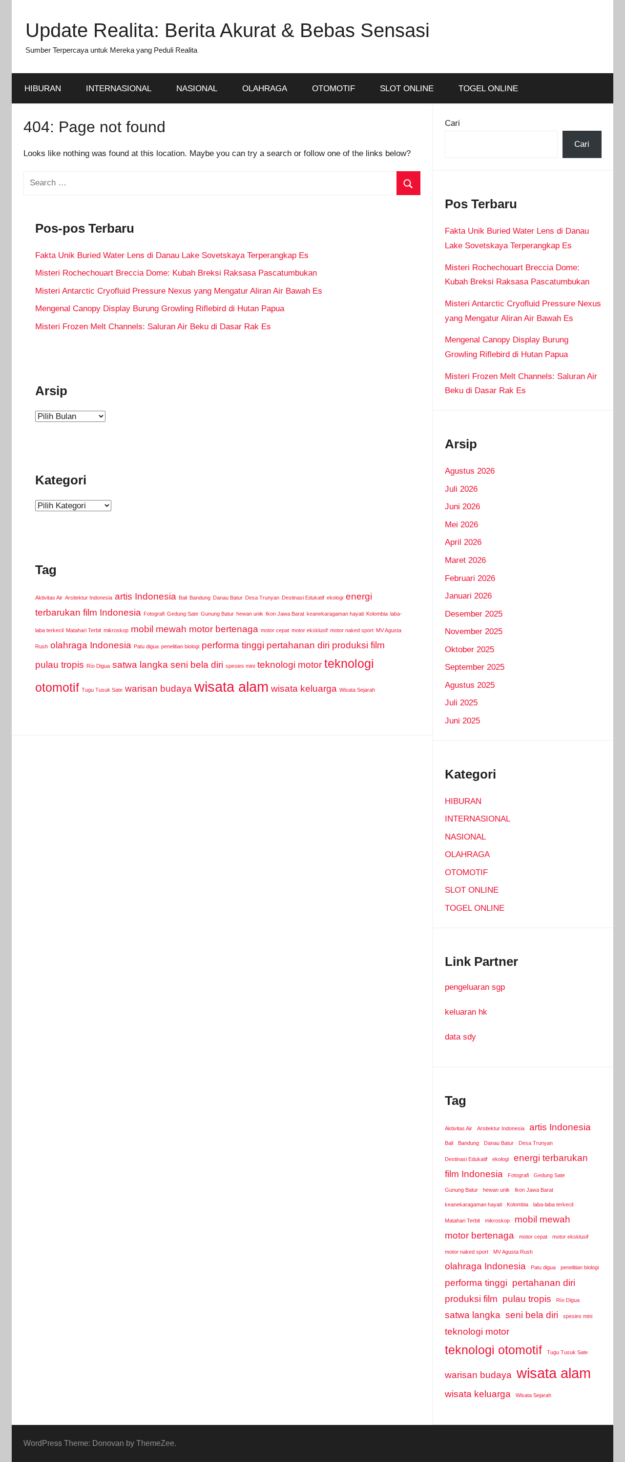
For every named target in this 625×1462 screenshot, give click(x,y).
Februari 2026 (470, 578)
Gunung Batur (217, 614)
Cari (452, 123)
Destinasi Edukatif (303, 598)
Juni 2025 (462, 720)
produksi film (358, 645)
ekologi (335, 598)
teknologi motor (289, 665)
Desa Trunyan (262, 598)
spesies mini (240, 666)
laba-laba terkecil (553, 1204)
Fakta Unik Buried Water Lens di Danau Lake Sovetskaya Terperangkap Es (172, 255)
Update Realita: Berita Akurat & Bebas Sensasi (227, 30)
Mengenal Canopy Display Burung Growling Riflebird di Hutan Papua (159, 308)
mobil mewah (159, 629)
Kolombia (377, 614)
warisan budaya (158, 688)
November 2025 (473, 631)
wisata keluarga (304, 688)
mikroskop (116, 630)
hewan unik (249, 614)
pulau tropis (59, 665)
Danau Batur (228, 598)
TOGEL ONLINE (488, 88)
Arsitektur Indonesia (88, 598)
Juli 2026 (461, 489)
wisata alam (231, 687)
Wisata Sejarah (357, 690)
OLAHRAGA (264, 88)
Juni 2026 (462, 506)
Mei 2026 (461, 524)
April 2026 (463, 542)
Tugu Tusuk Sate (102, 690)
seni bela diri (196, 665)
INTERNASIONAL (118, 88)
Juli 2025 (461, 702)
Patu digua (146, 646)
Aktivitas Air (48, 598)
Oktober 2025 (469, 649)
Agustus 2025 (470, 685)
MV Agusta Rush (513, 1252)
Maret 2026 (465, 560)
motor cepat (275, 630)
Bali (183, 598)
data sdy (460, 1036)
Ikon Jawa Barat (285, 614)
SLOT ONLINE (407, 88)
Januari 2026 (468, 596)
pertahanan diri (298, 645)
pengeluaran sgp (475, 987)
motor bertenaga (223, 629)
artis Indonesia (145, 596)
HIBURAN (42, 88)
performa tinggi (233, 645)
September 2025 (474, 667)
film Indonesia (112, 612)
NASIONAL (196, 88)
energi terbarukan (551, 1158)
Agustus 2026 (470, 471)
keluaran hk (466, 1012)
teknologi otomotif (493, 1350)
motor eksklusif (310, 630)
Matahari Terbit (83, 630)
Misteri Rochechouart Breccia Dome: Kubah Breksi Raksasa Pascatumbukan (176, 273)
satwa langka (140, 665)
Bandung (199, 598)
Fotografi (154, 614)
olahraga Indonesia (90, 645)
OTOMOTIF (333, 88)
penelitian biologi (180, 646)
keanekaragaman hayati (335, 614)
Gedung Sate (182, 614)
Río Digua (98, 666)
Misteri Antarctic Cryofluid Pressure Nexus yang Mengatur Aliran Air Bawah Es (178, 291)
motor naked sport (352, 630)
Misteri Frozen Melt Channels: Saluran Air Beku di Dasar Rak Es (153, 326)
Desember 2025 (473, 614)
